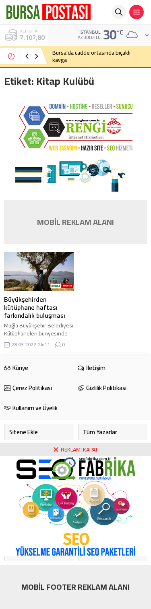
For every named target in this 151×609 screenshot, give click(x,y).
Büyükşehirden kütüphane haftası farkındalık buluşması (34, 307)
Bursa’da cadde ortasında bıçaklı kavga (91, 56)
